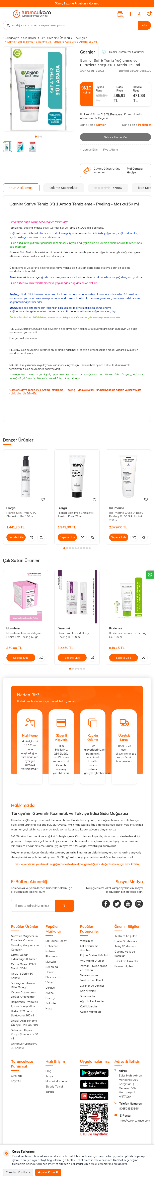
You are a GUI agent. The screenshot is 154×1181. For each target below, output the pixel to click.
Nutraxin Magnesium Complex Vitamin (24, 938)
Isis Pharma (116, 508)
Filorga (10, 508)
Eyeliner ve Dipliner (92, 985)
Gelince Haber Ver (115, 137)
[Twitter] (117, 904)
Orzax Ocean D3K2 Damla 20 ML (23, 966)
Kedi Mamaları (89, 1006)
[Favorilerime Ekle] (43, 499)
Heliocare (52, 946)
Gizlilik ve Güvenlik (126, 961)
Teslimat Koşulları (125, 936)
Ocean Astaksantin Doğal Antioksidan (23, 994)
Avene (50, 993)
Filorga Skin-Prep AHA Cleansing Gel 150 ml (21, 514)
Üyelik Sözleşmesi (126, 941)
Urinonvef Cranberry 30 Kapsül (24, 1046)
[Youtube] (128, 904)
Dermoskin (64, 628)
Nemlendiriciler (89, 975)
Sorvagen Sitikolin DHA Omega (23, 985)
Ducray (50, 998)
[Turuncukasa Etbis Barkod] (94, 1135)
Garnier (87, 51)
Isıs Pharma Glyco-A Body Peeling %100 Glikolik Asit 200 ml (126, 516)
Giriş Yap (16, 1075)
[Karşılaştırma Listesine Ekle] (31, 537)
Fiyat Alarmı (111, 149)
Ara (144, 25)
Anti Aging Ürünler (92, 960)
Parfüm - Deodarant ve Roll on (93, 968)
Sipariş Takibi (54, 1086)
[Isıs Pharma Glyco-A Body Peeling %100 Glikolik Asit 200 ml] (128, 476)
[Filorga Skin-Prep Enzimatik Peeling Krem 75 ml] (77, 476)
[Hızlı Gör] (41, 537)
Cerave (50, 987)
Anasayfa (12, 38)
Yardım (50, 1092)
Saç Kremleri (88, 991)
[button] (36, 137)
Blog (49, 1071)
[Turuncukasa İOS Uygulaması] (94, 1088)
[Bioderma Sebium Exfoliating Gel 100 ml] (128, 596)
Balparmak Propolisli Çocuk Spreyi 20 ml (24, 1004)
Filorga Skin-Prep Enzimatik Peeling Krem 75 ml (75, 514)
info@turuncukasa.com (135, 1120)
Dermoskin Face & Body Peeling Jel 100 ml (73, 635)
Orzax (50, 972)
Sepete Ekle (16, 537)
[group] (38, 89)
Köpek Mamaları (90, 1011)
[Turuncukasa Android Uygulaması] (94, 1076)
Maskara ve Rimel (91, 980)
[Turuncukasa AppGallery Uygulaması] (94, 1099)
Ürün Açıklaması (21, 188)
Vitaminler (86, 941)
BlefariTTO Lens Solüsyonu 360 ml (22, 1013)
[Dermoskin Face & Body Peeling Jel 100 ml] (77, 596)
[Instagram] (139, 904)
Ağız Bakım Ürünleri (92, 1001)
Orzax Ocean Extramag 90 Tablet (24, 957)
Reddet (118, 1160)
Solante (51, 1003)
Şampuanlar (88, 996)
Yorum (117, 188)
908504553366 (129, 1108)
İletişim (50, 1076)
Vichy (49, 982)
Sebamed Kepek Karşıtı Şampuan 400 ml (24, 1034)
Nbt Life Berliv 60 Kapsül (22, 976)
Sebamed (52, 967)
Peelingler (80, 38)
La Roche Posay (56, 941)
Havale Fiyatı (137, 88)
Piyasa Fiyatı (100, 88)
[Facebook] (106, 904)
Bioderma (115, 628)
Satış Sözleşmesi (125, 946)
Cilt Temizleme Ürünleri (55, 38)
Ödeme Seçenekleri (64, 188)
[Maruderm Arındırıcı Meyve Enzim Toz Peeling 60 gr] (25, 596)
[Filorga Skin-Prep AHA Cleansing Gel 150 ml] (25, 476)
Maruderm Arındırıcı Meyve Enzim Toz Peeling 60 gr (23, 635)
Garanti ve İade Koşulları (124, 954)
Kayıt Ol (16, 1081)
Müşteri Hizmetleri (57, 1081)
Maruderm (13, 628)
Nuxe (49, 1008)
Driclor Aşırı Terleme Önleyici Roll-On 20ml (24, 1023)
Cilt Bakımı (29, 38)
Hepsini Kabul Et (48, 1172)
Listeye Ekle (90, 149)
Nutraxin (51, 951)
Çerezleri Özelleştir (18, 1172)
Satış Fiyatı (120, 88)
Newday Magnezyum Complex (25, 947)
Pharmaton (53, 977)
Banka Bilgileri (123, 966)
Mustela (51, 961)
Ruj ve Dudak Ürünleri (94, 955)
